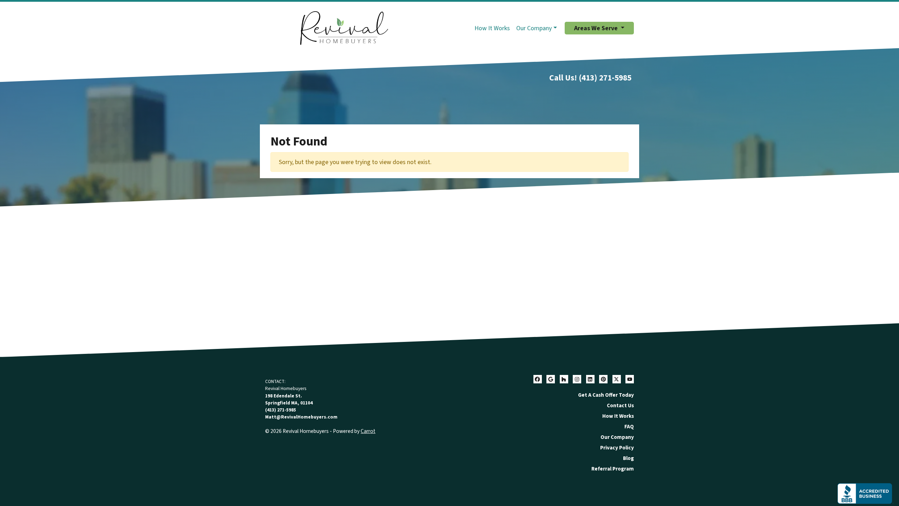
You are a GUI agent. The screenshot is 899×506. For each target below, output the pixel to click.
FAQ (629, 426)
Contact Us (620, 405)
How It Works (492, 28)
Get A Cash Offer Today (606, 395)
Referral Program (612, 469)
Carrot (368, 431)
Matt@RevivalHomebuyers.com (301, 417)
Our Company (534, 28)
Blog (628, 458)
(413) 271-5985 (605, 78)
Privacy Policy (617, 448)
